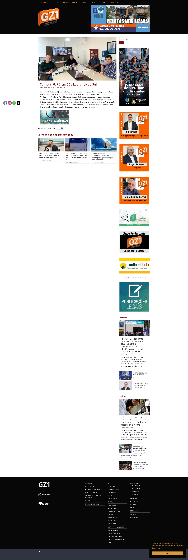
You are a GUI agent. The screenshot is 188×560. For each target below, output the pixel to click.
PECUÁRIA (135, 495)
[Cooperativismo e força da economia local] (125, 382)
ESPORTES (55, 3)
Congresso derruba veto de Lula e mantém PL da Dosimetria (140, 464)
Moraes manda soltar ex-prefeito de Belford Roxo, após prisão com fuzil (49, 155)
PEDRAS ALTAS (112, 518)
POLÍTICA (75, 3)
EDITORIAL (88, 483)
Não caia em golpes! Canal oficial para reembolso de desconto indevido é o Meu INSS (77, 156)
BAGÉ (109, 483)
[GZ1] (44, 482)
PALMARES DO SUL (114, 511)
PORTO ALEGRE (113, 521)
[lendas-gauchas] (54, 111)
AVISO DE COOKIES (91, 492)
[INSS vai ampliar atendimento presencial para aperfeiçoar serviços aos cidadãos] (104, 139)
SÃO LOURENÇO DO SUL (116, 536)
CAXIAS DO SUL (113, 486)
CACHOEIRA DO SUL (114, 489)
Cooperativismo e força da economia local (140, 384)
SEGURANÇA (93, 3)
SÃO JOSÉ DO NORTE (114, 533)
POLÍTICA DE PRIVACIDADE (93, 489)
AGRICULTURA (136, 486)
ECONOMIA (43, 3)
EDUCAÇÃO (65, 3)
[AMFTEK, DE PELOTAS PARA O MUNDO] (125, 372)
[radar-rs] (134, 265)
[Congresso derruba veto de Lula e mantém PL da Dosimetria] (125, 462)
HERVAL (110, 502)
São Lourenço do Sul (46, 87)
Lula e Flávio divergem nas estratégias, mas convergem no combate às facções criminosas (134, 420)
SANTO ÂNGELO (113, 530)
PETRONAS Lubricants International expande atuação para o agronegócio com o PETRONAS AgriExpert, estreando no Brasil (132, 345)
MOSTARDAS (112, 505)
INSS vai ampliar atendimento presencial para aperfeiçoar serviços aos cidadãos (102, 156)
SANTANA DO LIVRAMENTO (117, 527)
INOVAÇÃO (135, 492)
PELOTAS (110, 514)
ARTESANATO (136, 489)
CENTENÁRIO (112, 492)
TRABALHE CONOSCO (92, 504)
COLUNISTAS (114, 3)
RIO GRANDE (112, 524)
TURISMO (103, 3)
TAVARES (110, 543)
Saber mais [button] (156, 548)
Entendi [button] (167, 553)
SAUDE (84, 3)
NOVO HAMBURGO (114, 508)
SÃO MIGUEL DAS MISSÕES (116, 539)
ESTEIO (110, 496)
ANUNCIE (88, 501)
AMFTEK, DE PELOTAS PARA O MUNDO (140, 374)
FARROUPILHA (112, 499)
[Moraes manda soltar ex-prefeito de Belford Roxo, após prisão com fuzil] (51, 139)
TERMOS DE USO (90, 486)
